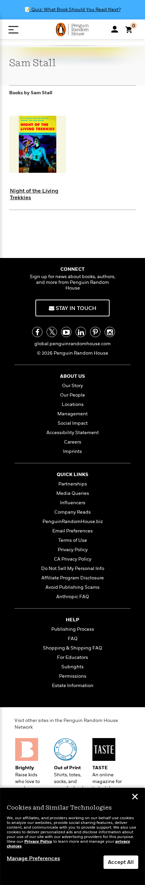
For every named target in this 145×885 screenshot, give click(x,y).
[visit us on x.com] (52, 332)
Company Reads (72, 512)
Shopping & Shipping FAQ (72, 648)
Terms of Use (72, 540)
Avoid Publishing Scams (72, 587)
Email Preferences (72, 531)
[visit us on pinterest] (95, 332)
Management (72, 414)
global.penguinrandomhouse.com (72, 344)
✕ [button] (135, 797)
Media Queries (72, 493)
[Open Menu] (13, 30)
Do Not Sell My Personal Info (72, 568)
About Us (72, 376)
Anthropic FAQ (72, 596)
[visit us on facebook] (37, 332)
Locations (73, 404)
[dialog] (72, 836)
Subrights (72, 667)
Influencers (72, 503)
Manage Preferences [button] (33, 858)
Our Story (72, 385)
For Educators (72, 657)
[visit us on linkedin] (81, 332)
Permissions (72, 676)
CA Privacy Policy (72, 559)
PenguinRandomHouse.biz (72, 521)
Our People (72, 395)
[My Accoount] (114, 29)
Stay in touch (75, 308)
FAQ (73, 638)
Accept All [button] (121, 862)
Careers (72, 442)
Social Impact (73, 423)
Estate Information (72, 685)
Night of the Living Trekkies (34, 194)
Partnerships (72, 484)
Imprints (72, 451)
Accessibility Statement (73, 432)
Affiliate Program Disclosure (72, 578)
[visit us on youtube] (66, 332)
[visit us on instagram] (110, 332)
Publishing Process (72, 629)
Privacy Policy (73, 549)
